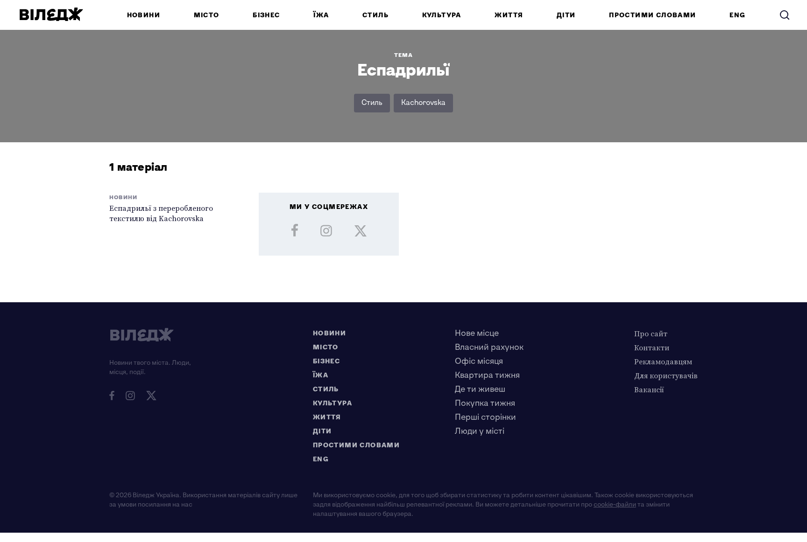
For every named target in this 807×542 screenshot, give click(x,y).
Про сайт (650, 333)
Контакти (651, 347)
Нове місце (477, 333)
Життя (509, 15)
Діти (566, 15)
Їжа (321, 15)
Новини (143, 15)
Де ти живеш (480, 389)
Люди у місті (479, 431)
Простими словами (652, 15)
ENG (737, 15)
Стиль (375, 15)
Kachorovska (423, 102)
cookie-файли (615, 504)
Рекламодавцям (663, 361)
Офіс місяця (479, 361)
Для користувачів (666, 375)
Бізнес (266, 15)
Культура (441, 15)
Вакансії (649, 389)
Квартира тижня (487, 375)
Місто (206, 15)
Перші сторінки (485, 417)
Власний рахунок (489, 347)
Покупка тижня (485, 403)
